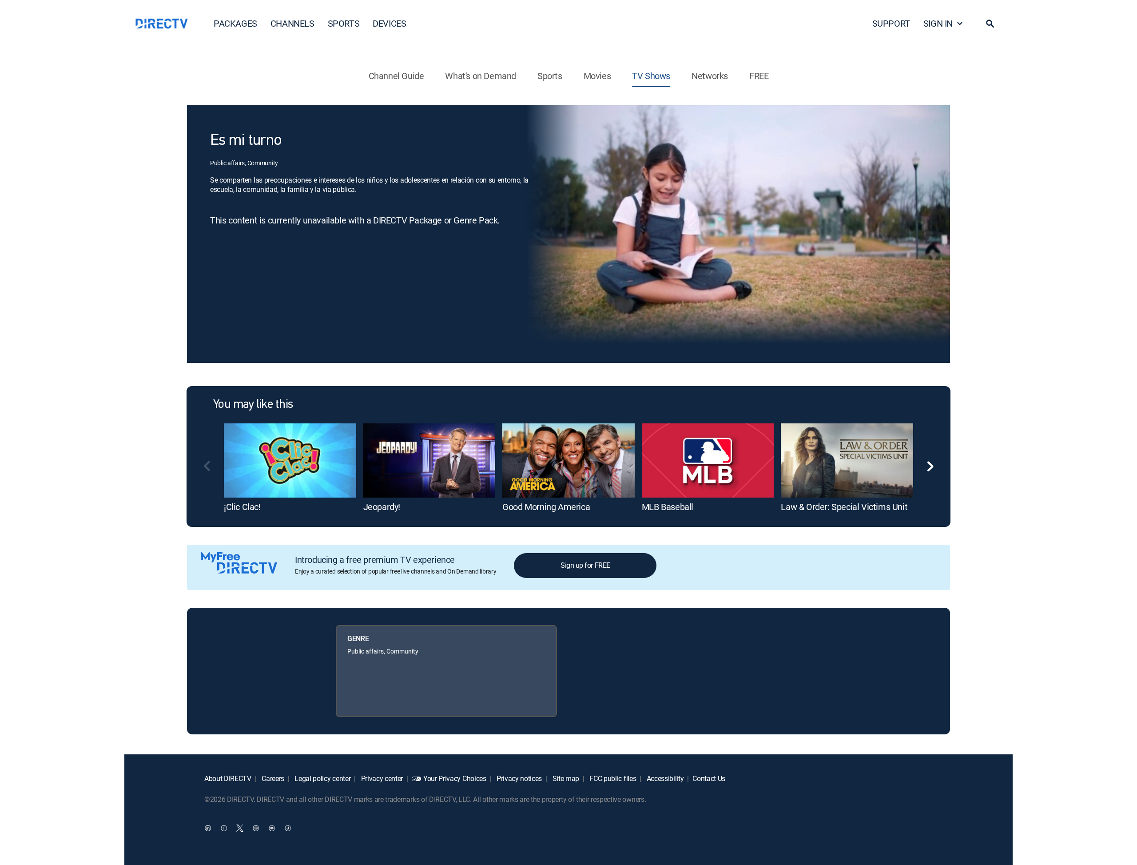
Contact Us (708, 778)
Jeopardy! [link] (381, 507)
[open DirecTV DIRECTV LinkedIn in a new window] (207, 827)
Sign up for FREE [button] (585, 565)
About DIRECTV (227, 778)
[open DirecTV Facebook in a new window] (223, 827)
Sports (549, 76)
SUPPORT (891, 23)
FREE (758, 76)
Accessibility (664, 778)
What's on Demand (480, 76)
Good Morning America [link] (546, 507)
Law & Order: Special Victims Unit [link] (844, 507)
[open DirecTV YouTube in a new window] (271, 827)
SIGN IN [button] (938, 23)
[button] (990, 23)
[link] (290, 460)
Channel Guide (396, 76)
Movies (597, 76)
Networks (710, 76)
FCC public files (612, 778)
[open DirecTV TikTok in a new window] (287, 827)
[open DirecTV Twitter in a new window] (239, 827)
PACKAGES (235, 23)
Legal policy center (322, 778)
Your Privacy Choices (454, 778)
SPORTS (344, 23)
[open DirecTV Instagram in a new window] (255, 827)
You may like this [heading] (253, 405)
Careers (272, 778)
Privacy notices (518, 778)
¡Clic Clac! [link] (242, 507)
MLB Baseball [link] (667, 507)
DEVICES (389, 23)
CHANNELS (292, 23)
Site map (565, 778)
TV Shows (651, 76)
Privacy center (381, 778)
